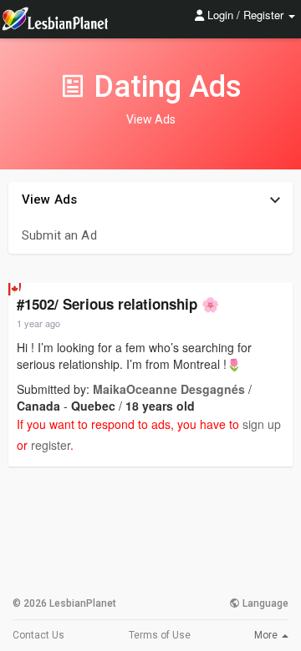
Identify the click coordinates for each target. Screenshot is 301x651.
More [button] (267, 635)
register (50, 445)
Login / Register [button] (245, 15)
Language (264, 603)
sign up (261, 424)
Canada (38, 405)
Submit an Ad (59, 235)
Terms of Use (160, 635)
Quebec (93, 405)
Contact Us (38, 635)
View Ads (49, 199)
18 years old (160, 405)
